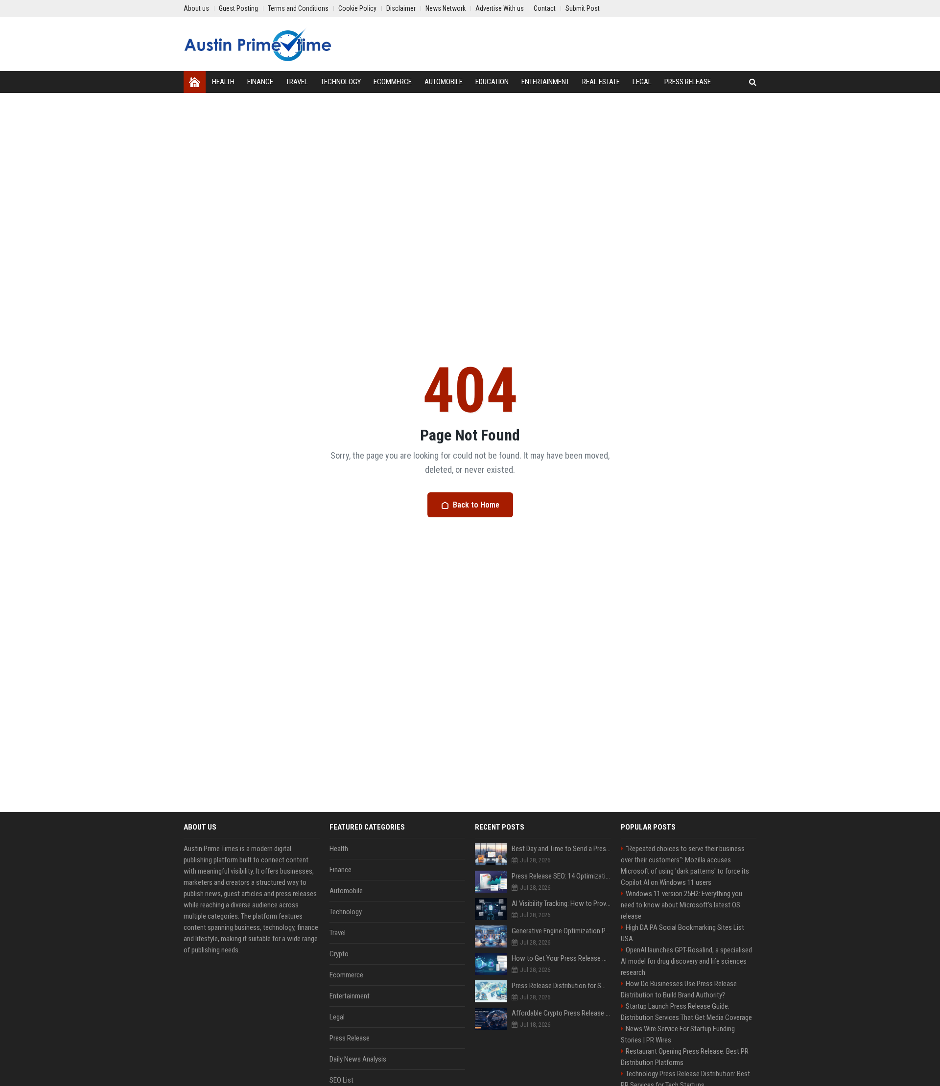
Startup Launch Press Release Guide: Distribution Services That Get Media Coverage (686, 1012)
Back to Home (476, 504)
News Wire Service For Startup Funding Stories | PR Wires (678, 1034)
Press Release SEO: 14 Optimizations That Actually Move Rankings (561, 876)
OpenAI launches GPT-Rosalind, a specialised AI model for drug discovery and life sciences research (686, 961)
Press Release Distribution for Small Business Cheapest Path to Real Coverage (561, 985)
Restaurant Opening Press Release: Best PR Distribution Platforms (685, 1057)
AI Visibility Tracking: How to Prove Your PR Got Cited (561, 903)
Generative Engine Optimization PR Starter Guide (561, 930)
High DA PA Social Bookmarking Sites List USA (682, 933)
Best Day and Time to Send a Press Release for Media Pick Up (561, 848)
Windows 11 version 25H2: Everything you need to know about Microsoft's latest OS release (681, 905)
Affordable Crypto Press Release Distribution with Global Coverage (561, 1013)
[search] (752, 82)
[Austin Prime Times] (257, 44)
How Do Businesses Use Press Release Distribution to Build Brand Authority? (679, 989)
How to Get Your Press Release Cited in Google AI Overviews (561, 958)
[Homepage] (195, 82)
